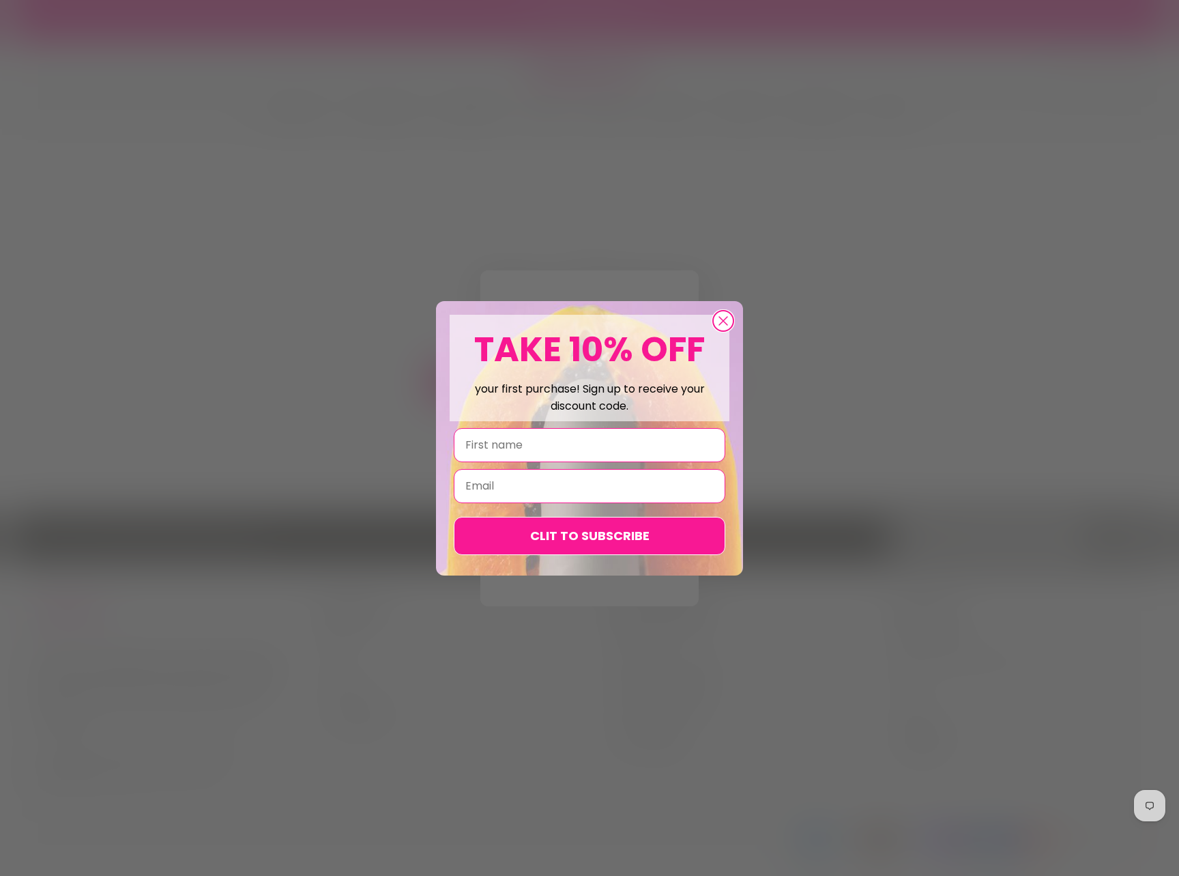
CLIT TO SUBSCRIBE (590, 535)
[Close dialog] (723, 321)
